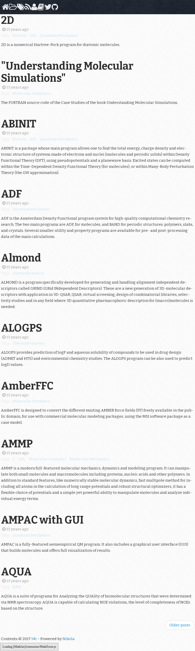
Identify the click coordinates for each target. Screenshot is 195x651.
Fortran (19, 35)
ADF (11, 194)
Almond (21, 258)
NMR (16, 587)
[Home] (4, 8)
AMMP (17, 443)
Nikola (68, 639)
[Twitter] (47, 8)
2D (7, 20)
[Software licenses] (40, 8)
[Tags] (20, 8)
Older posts (179, 625)
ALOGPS (21, 328)
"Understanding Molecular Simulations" (67, 72)
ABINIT (18, 124)
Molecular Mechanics (89, 459)
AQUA (16, 571)
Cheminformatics (28, 273)
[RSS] (27, 8)
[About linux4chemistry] (33, 8)
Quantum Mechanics (59, 35)
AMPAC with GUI (42, 520)
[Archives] (12, 8)
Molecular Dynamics (31, 93)
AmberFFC (27, 386)
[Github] (54, 8)
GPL (33, 35)
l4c (34, 639)
